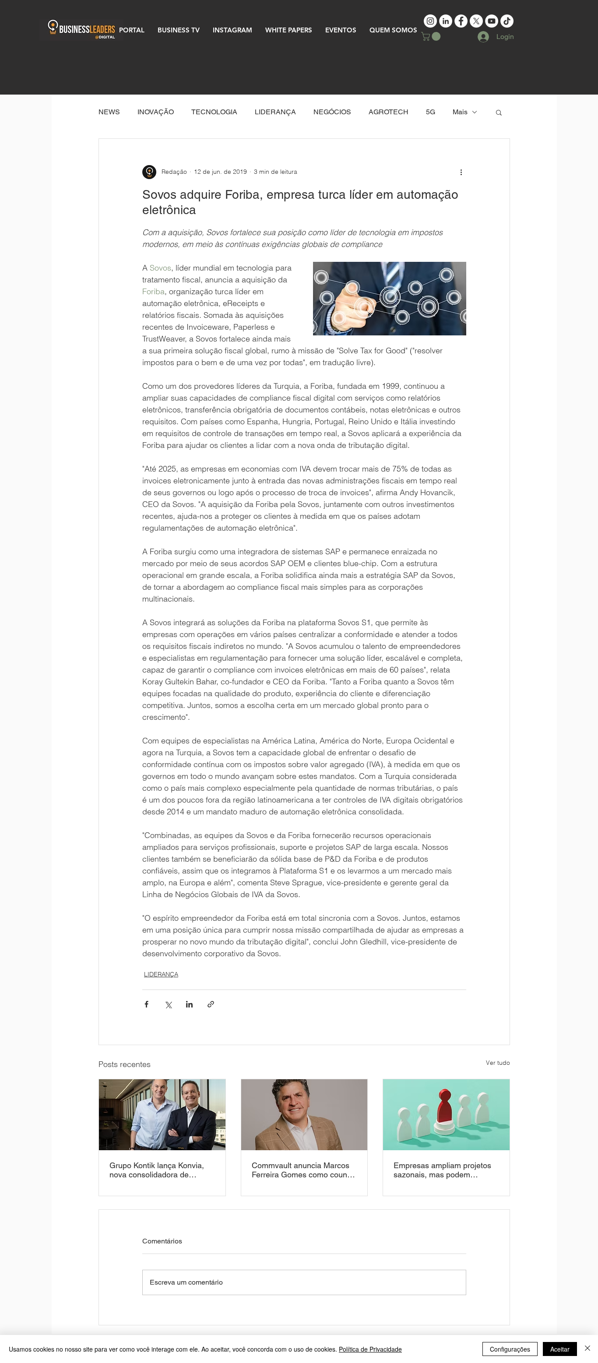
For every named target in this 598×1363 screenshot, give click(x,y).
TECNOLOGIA (214, 112)
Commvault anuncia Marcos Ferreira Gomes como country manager (304, 1170)
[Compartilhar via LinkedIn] (189, 1004)
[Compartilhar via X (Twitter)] (168, 1004)
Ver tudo (498, 1063)
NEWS (109, 112)
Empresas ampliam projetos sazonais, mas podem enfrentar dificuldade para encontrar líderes (442, 1170)
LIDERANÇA (275, 112)
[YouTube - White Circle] (491, 21)
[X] (476, 21)
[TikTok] (507, 21)
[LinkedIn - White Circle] (445, 21)
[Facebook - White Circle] (461, 21)
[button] (432, 36)
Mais (460, 112)
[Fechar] (587, 1349)
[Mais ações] (461, 172)
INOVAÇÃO (155, 112)
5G (430, 112)
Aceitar (560, 1349)
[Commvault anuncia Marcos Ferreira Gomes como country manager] (304, 1114)
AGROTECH (388, 112)
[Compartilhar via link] (211, 1004)
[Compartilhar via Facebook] (146, 1004)
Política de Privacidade (370, 1349)
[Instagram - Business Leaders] (430, 21)
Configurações (510, 1349)
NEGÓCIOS (332, 112)
